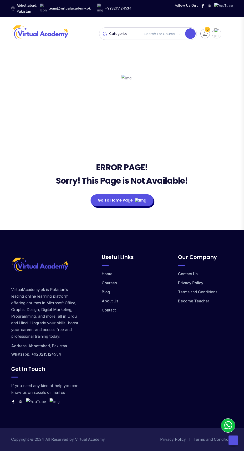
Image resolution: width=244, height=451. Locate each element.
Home (107, 273)
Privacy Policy (190, 282)
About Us (110, 301)
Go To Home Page (115, 200)
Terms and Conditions (197, 292)
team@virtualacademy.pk (70, 8)
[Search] (190, 33)
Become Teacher (193, 301)
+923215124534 (118, 8)
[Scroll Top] (233, 440)
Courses (109, 282)
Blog (106, 292)
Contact (109, 310)
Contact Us (188, 273)
